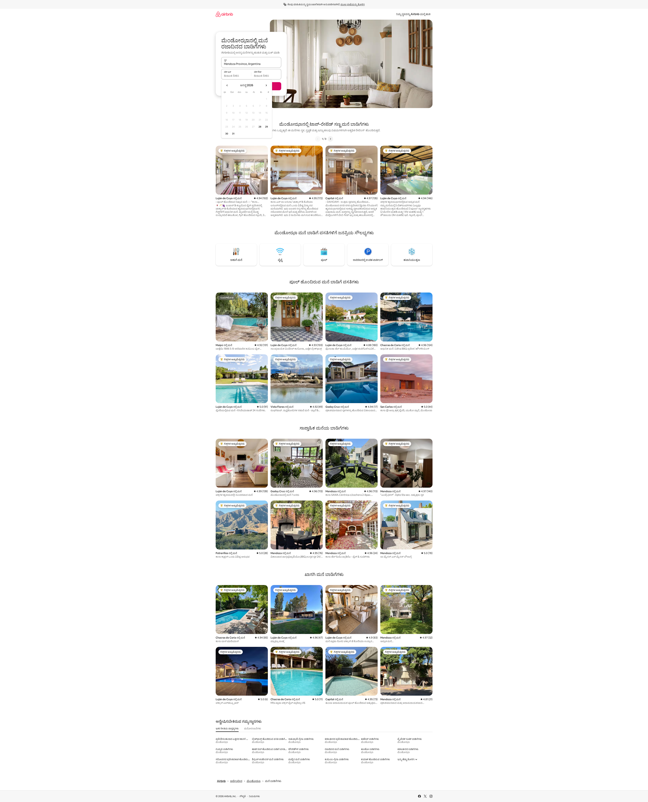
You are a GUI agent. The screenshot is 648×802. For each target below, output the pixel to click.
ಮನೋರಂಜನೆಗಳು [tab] (252, 728)
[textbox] (236, 76)
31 (233, 133)
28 (260, 126)
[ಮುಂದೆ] (330, 139)
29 (266, 126)
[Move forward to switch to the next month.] (266, 85)
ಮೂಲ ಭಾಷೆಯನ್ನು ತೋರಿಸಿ (353, 4)
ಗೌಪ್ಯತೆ (243, 796)
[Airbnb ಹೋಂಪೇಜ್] (224, 14)
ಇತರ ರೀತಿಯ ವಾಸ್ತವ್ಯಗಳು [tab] (227, 728)
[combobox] (251, 64)
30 (226, 133)
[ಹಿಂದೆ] (318, 139)
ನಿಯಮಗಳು (254, 796)
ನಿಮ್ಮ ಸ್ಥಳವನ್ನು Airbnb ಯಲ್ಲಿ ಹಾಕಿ (413, 14)
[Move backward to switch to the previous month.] (227, 85)
